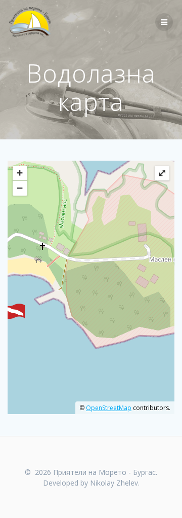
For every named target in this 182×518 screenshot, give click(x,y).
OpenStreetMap (108, 407)
